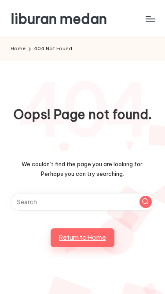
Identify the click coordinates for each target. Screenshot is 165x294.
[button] (145, 202)
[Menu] (150, 18)
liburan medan (59, 18)
